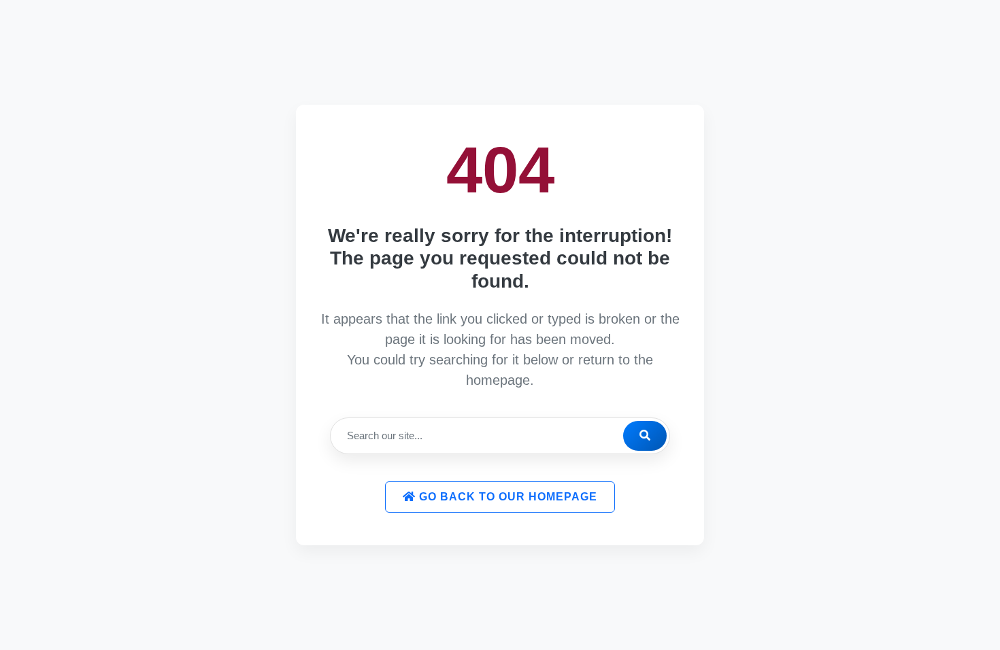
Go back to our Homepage (506, 496)
